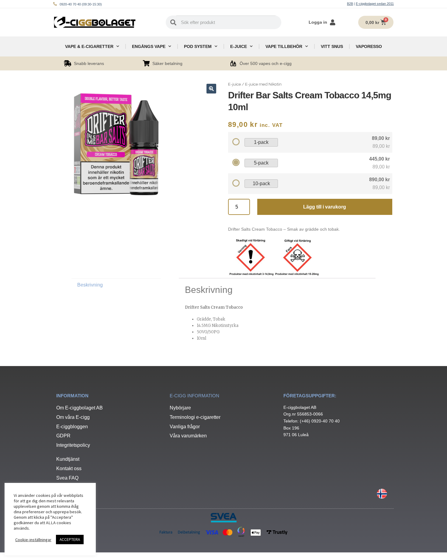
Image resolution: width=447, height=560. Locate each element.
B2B (350, 3)
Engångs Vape (148, 46)
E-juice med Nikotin (263, 84)
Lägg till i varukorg (324, 206)
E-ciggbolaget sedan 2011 (375, 3)
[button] (211, 88)
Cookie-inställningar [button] (33, 539)
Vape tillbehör (283, 46)
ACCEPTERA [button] (70, 539)
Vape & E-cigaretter (89, 46)
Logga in (318, 22)
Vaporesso (369, 46)
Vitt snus (332, 46)
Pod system (198, 46)
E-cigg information (194, 395)
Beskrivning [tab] (90, 284)
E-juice (238, 46)
